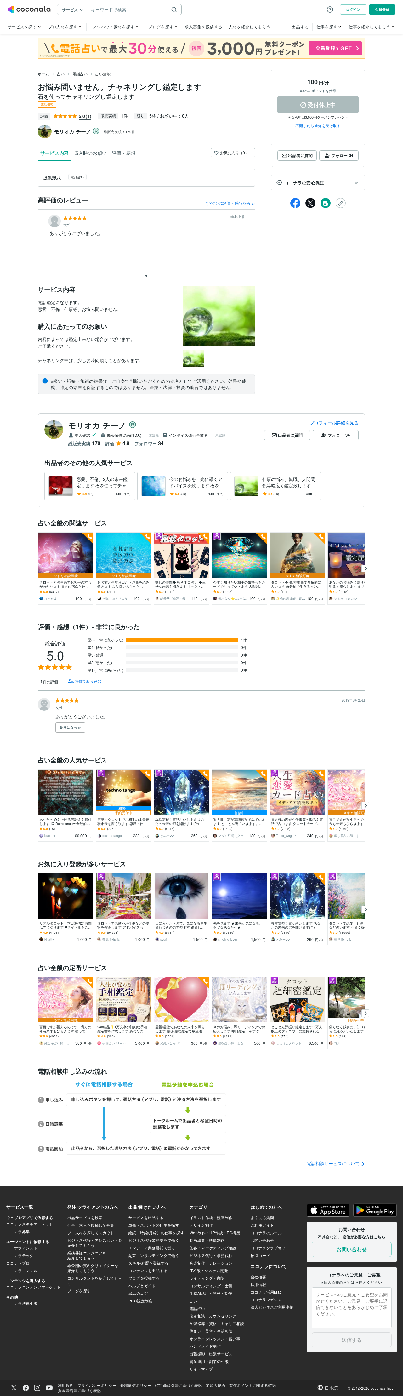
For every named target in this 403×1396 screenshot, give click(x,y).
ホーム (43, 73)
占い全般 (103, 73)
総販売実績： (119, 131)
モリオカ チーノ (97, 425)
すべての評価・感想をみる (230, 203)
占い (61, 73)
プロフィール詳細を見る (334, 422)
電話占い (80, 73)
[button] (318, 182)
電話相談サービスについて (334, 1163)
